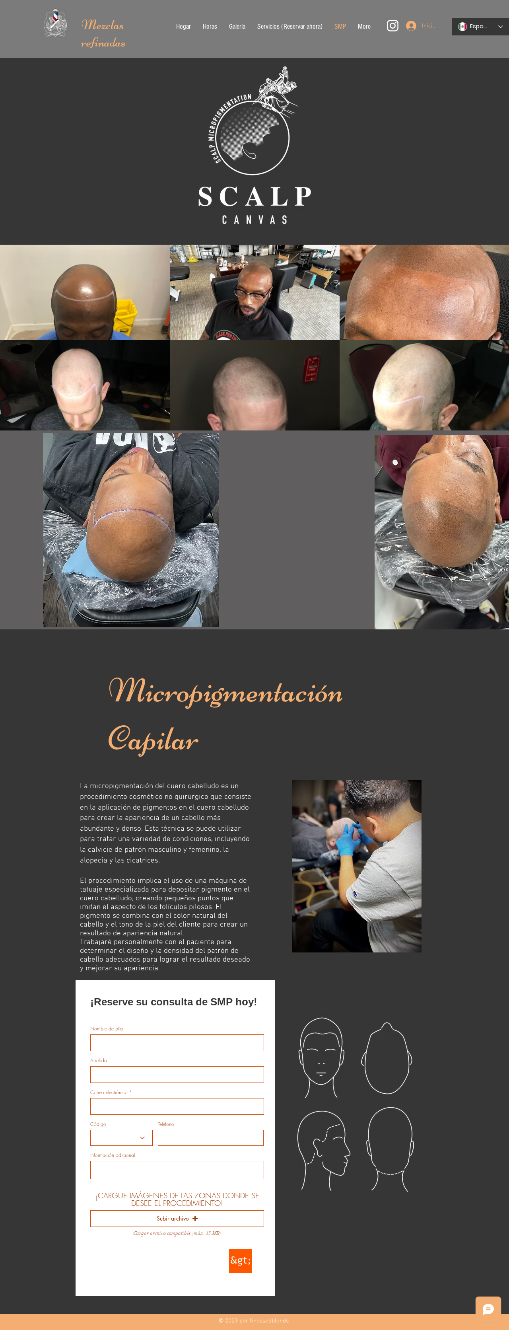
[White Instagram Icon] (392, 25)
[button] (177, 1218)
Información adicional (112, 1155)
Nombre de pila (106, 1028)
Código (98, 1124)
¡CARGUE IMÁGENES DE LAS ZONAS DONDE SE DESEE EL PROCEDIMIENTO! (177, 1199)
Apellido (98, 1060)
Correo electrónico (109, 1092)
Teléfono (166, 1124)
